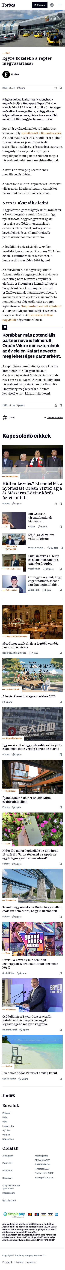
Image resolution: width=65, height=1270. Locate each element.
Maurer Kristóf (9, 1030)
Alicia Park (33, 590)
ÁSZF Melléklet (42, 1164)
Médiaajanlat (41, 1156)
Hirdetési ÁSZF (42, 1169)
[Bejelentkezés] (52, 5)
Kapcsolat (7, 1178)
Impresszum (8, 1193)
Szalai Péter (8, 973)
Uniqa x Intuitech (36, 547)
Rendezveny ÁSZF (44, 1173)
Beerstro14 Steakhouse (14, 653)
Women (6, 1135)
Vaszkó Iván (34, 569)
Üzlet (4, 1117)
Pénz (4, 1122)
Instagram (31, 1262)
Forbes (6, 503)
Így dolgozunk (9, 1200)
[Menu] (59, 5)
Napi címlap (8, 1139)
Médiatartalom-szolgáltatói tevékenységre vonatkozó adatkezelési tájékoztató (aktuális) (29, 1230)
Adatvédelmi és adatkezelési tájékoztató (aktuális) (28, 1224)
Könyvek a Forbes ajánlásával (11, 1187)
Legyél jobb (8, 1126)
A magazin (7, 1156)
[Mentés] (61, 88)
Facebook (7, 1262)
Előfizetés (39, 5)
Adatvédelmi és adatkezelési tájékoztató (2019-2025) (29, 1227)
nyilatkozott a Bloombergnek (41, 133)
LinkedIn (19, 1262)
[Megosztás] (56, 88)
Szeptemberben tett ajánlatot (41, 306)
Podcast (6, 1113)
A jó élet (6, 1130)
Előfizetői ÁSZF (42, 1160)
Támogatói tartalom (44, 1177)
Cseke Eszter (9, 1079)
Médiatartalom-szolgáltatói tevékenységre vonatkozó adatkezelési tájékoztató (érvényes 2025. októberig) (29, 1236)
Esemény (7, 1170)
